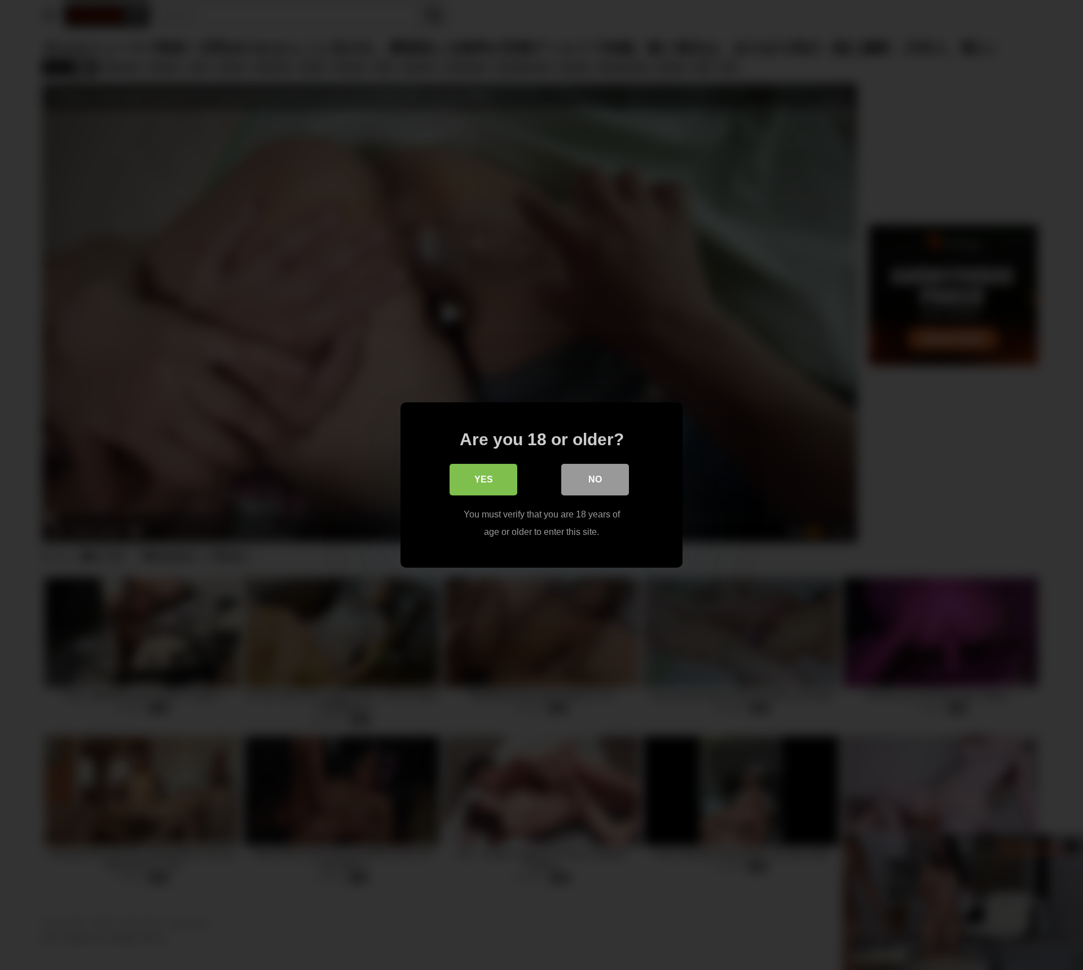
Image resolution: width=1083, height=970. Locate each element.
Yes (483, 479)
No (595, 479)
